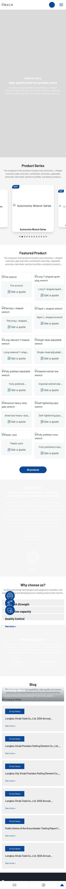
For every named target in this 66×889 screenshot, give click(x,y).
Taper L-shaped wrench (49, 317)
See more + (10, 725)
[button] (20, 236)
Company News (14, 690)
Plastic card (16, 443)
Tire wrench (16, 285)
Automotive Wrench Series (33, 229)
